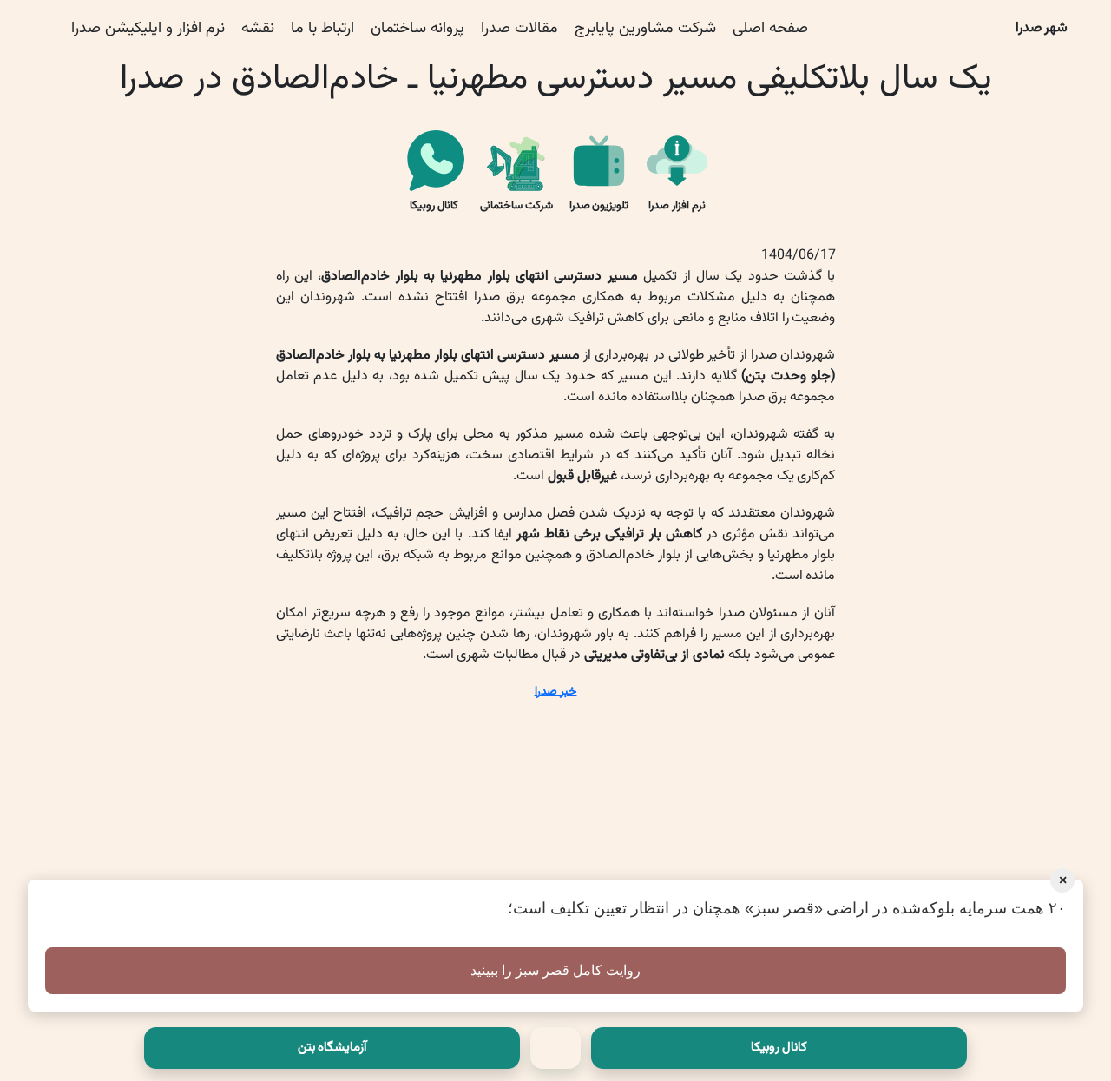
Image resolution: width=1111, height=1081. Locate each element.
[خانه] (555, 1048)
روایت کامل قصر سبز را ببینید (555, 970)
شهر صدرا (1042, 28)
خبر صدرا (556, 692)
